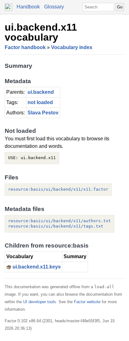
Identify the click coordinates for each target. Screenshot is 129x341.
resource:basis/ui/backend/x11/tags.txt (55, 226)
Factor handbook (25, 47)
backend (43, 92)
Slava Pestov (43, 112)
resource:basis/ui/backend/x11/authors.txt (59, 220)
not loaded (40, 102)
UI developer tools (39, 301)
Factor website (87, 301)
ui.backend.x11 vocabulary (41, 32)
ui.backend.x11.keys (37, 266)
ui (30, 92)
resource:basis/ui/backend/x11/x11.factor (58, 189)
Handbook (28, 6)
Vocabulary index (71, 47)
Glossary (54, 6)
